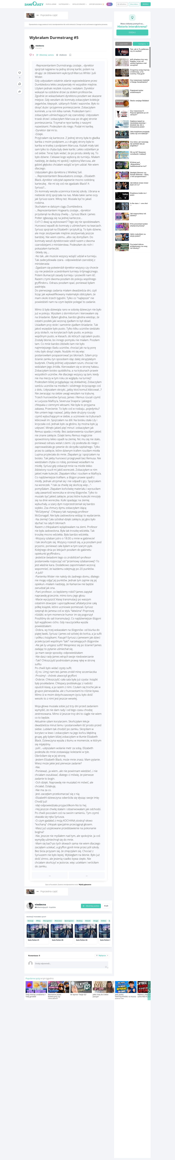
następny (142, 44)
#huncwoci (58, 921)
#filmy (38, 921)
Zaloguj (134, 4)
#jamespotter (69, 921)
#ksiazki (87, 921)
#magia (95, 921)
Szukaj (122, 4)
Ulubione (63, 55)
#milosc (103, 921)
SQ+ (109, 4)
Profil (106, 906)
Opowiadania (96, 4)
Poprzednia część (49, 15)
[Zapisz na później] (70, 55)
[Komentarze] (19, 84)
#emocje (30, 921)
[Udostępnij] (19, 91)
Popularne (51, 4)
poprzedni (123, 44)
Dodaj (145, 4)
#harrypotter (47, 921)
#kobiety (79, 921)
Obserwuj (46, 55)
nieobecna (39, 46)
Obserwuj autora (92, 906)
